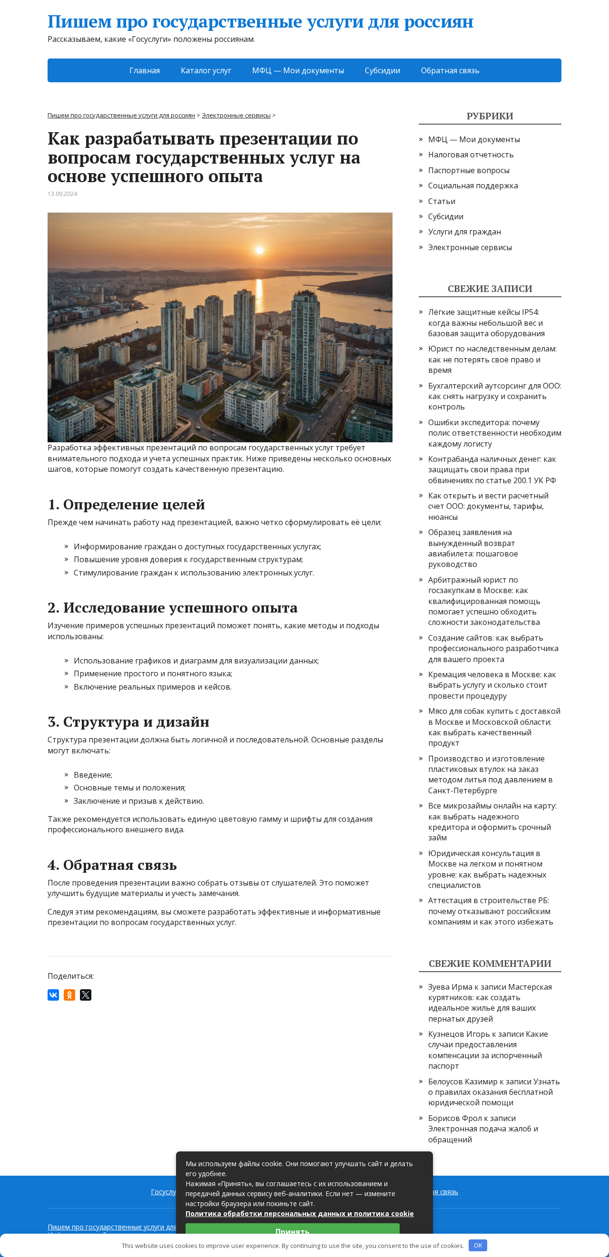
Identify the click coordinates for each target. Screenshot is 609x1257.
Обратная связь (450, 70)
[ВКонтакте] (53, 995)
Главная (144, 70)
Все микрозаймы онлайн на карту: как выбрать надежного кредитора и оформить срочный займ (492, 821)
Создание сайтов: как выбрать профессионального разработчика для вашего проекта (493, 648)
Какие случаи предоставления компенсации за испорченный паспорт (488, 1050)
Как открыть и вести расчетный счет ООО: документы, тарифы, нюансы (488, 506)
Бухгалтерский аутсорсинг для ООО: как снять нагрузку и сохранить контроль (494, 396)
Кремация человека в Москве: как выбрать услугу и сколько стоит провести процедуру (492, 685)
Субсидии (382, 70)
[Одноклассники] (69, 995)
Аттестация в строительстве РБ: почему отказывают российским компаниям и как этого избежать (490, 911)
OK (478, 1245)
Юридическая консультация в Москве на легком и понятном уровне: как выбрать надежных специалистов (487, 869)
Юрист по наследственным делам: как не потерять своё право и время (492, 359)
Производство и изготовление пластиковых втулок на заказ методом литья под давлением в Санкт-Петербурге (490, 774)
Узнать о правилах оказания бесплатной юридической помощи (494, 1092)
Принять (292, 1232)
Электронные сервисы (470, 247)
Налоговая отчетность (471, 154)
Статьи (441, 201)
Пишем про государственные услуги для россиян (260, 21)
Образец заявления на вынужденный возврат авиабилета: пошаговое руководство (473, 548)
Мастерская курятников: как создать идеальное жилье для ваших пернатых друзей (490, 1003)
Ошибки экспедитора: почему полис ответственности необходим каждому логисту (494, 433)
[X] (85, 995)
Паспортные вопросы (469, 170)
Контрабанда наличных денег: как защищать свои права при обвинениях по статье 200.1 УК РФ (492, 470)
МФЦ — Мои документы (298, 70)
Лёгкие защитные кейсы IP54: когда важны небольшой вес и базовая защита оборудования (486, 323)
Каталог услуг (206, 70)
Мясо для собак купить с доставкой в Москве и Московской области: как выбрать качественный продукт (494, 727)
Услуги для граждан (464, 231)
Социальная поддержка (473, 185)
